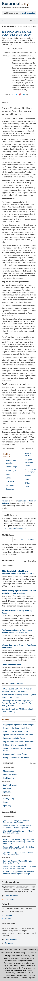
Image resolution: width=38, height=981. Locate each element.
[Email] (27, 94)
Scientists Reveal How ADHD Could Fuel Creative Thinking (17, 710)
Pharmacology (11, 466)
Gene (27, 486)
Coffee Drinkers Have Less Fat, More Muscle (17, 749)
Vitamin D (9, 474)
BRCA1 (28, 483)
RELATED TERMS (27, 449)
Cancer (27, 465)
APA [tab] (23, 539)
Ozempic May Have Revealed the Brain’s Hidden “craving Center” (18, 848)
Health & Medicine (6, 455)
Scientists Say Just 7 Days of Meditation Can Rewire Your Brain (18, 862)
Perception (7, 788)
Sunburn (28, 475)
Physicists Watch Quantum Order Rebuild (18, 741)
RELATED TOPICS (8, 449)
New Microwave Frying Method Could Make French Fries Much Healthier (19, 867)
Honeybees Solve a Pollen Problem (16, 757)
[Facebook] (13, 94)
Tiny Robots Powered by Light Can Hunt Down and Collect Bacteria (18, 821)
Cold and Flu (10, 481)
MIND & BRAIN (6, 781)
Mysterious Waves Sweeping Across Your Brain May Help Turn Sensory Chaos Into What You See (18, 841)
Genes (8, 478)
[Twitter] (16, 94)
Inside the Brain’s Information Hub (15, 745)
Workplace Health (10, 774)
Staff (15, 949)
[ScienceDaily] (15, 3)
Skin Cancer (10, 485)
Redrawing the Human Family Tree (16, 728)
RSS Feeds (9, 899)
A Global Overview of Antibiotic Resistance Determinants (19, 646)
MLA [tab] (16, 539)
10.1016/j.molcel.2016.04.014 (15, 528)
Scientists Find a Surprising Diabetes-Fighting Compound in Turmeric (19, 696)
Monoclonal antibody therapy (30, 470)
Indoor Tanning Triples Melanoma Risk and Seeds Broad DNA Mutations (19, 591)
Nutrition (6, 802)
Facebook (8, 915)
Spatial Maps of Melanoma (12, 664)
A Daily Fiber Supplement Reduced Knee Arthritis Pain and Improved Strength (18, 872)
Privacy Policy (6, 952)
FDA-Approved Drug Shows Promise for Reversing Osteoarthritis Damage (16, 690)
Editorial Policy (19, 952)
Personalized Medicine (11, 461)
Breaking (5, 719)
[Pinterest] (20, 94)
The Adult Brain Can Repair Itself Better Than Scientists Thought (18, 853)
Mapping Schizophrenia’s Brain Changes (18, 724)
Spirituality (7, 792)
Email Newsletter (11, 895)
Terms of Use (32, 952)
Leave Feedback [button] (11, 939)
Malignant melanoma (29, 460)
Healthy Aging (11, 470)
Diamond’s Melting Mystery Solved (16, 731)
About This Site (6, 949)
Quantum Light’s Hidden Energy (15, 754)
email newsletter (28, 13)
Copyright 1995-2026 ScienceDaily (17, 955)
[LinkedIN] (23, 94)
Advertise (32, 949)
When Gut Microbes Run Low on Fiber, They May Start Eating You (19, 832)
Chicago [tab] (31, 539)
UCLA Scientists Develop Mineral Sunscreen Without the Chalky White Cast (18, 572)
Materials (5, 501)
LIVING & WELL (6, 795)
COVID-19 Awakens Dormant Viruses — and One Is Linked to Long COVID (18, 826)
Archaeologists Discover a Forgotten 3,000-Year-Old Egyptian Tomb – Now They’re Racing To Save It (18, 703)
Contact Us (9, 943)
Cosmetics (10, 489)
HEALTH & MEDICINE (8, 768)
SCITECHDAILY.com (16, 683)
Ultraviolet (28, 479)
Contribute (23, 949)
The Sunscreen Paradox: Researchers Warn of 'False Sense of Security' (17, 631)
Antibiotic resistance (28, 454)
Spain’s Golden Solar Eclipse (14, 738)
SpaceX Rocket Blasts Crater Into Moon (18, 734)
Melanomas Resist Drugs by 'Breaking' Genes (17, 611)
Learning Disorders (10, 785)
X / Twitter (8, 918)
